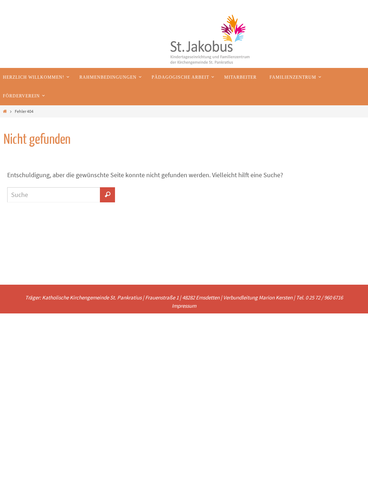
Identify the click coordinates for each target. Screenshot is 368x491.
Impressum (184, 305)
